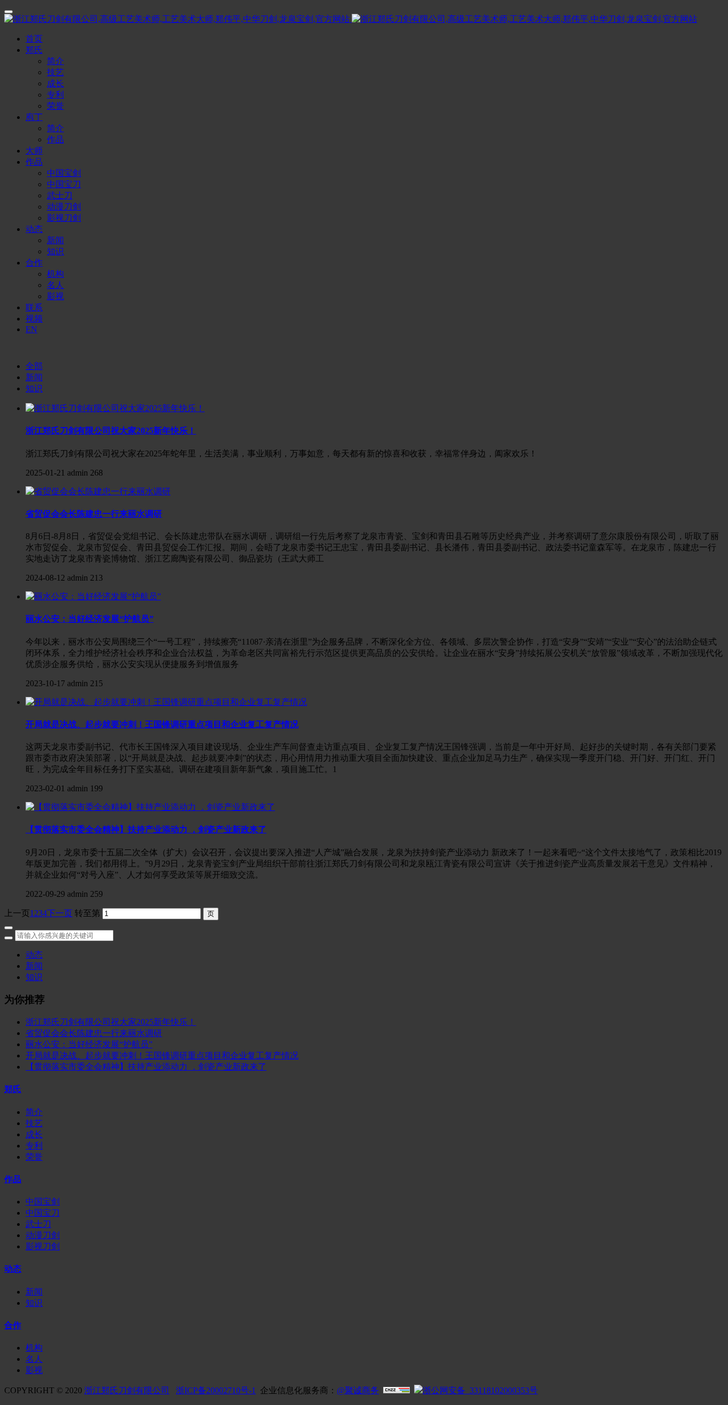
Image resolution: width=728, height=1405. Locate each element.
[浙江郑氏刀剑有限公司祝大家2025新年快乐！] (115, 408)
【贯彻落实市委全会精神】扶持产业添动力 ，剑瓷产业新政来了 (146, 1066)
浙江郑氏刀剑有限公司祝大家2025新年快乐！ (111, 1021)
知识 (34, 388)
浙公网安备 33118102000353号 (480, 1390)
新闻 (34, 377)
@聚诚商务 (358, 1390)
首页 (34, 38)
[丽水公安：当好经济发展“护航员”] (93, 596)
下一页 (59, 913)
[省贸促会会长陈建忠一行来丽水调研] (98, 491)
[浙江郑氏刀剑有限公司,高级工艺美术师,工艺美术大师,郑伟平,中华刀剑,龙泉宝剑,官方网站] (364, 19)
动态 (34, 954)
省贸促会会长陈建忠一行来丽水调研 (94, 1033)
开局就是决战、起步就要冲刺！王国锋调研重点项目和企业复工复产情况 (162, 1055)
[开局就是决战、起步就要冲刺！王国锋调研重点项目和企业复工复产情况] (166, 701)
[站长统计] (396, 1390)
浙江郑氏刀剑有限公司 (126, 1390)
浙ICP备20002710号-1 (216, 1390)
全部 (34, 366)
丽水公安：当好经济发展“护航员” (89, 1044)
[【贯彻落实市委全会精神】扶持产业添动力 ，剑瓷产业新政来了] (150, 807)
